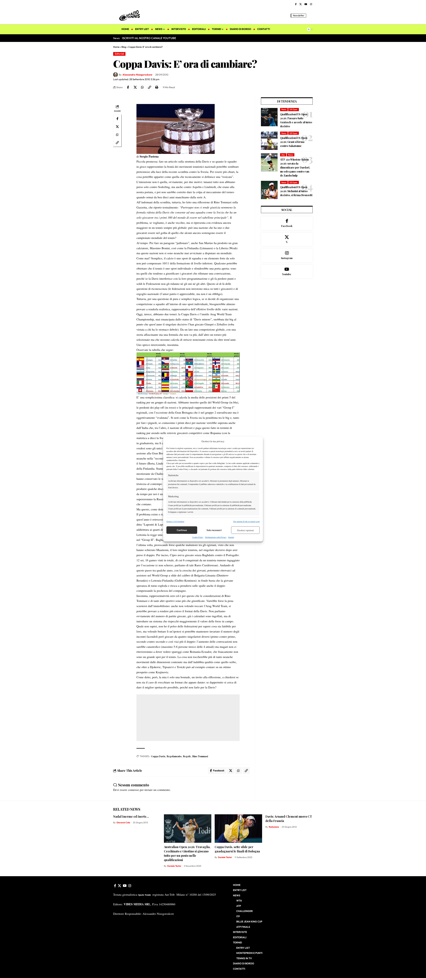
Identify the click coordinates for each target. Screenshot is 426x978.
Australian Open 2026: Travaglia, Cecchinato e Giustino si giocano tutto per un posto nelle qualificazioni (187, 853)
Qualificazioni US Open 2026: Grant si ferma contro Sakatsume (293, 142)
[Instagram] (311, 4)
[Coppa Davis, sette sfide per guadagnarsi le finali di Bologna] (238, 828)
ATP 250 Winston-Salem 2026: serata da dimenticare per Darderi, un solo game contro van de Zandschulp (295, 167)
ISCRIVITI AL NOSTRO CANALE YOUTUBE (149, 38)
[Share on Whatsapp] (142, 87)
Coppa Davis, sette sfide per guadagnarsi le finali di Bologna (237, 849)
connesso (133, 790)
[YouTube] (306, 4)
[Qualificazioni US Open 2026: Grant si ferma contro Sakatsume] (269, 141)
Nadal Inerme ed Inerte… (131, 816)
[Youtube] (287, 271)
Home (116, 46)
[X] (301, 4)
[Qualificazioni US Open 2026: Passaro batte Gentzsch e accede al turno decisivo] (269, 117)
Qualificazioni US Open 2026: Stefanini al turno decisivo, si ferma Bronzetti (296, 191)
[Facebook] (295, 4)
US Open (293, 109)
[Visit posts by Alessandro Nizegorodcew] (115, 74)
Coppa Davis (158, 756)
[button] (310, 15)
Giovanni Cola (123, 822)
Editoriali (119, 53)
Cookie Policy (197, 537)
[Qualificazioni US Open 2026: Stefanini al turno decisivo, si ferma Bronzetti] (269, 190)
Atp (283, 155)
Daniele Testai (174, 866)
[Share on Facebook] (128, 87)
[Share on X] (135, 87)
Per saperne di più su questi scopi (246, 521)
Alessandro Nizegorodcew (137, 74)
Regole (187, 756)
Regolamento (174, 756)
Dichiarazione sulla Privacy (215, 537)
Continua (182, 530)
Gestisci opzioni (245, 530)
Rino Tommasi (200, 756)
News (283, 109)
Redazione (274, 826)
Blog (123, 46)
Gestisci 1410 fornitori (175, 521)
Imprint (231, 537)
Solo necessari (214, 530)
